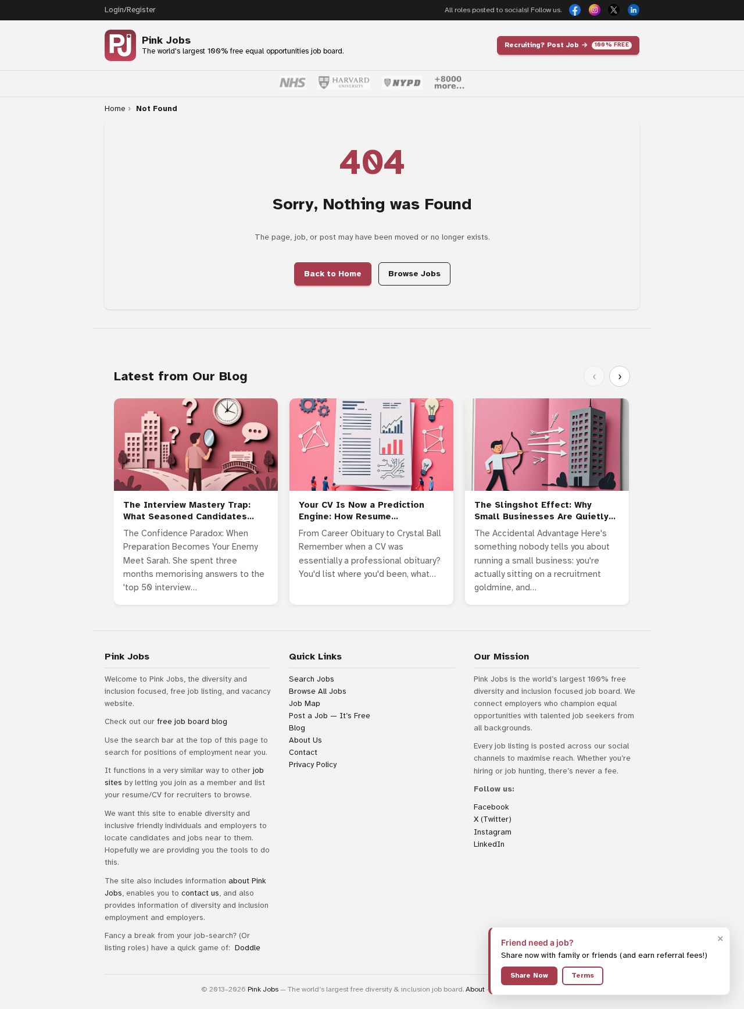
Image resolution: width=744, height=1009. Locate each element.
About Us (305, 740)
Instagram (493, 832)
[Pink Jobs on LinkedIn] (633, 10)
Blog (297, 728)
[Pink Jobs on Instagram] (594, 10)
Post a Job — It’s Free (329, 716)
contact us (200, 893)
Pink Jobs (166, 40)
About (475, 989)
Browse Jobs (414, 274)
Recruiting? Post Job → (567, 45)
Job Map (304, 703)
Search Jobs (311, 679)
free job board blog (192, 721)
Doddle (247, 948)
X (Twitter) (493, 819)
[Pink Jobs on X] (614, 10)
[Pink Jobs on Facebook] (575, 10)
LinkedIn (489, 844)
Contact (303, 752)
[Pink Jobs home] (120, 45)
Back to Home (333, 274)
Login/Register (130, 10)
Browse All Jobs (317, 691)
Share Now (529, 975)
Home (115, 108)
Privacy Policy (313, 764)
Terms (582, 975)
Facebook (491, 807)
